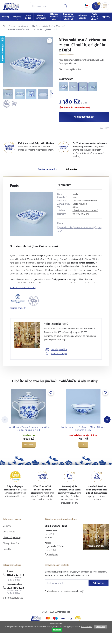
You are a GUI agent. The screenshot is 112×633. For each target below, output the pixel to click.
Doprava (6, 526)
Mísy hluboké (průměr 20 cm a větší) (77, 227)
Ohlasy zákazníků (11, 543)
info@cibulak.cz (15, 597)
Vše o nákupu (9, 531)
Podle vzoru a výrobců (18, 26)
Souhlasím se (64, 591)
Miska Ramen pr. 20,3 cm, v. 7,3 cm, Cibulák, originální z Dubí (83, 428)
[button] (49, 40)
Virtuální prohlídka (59, 349)
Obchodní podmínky (12, 537)
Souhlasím (57, 630)
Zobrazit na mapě (59, 353)
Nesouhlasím (100, 627)
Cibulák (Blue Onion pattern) (85, 210)
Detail (83, 444)
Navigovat (53, 554)
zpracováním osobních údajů (71, 591)
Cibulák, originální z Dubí (42, 26)
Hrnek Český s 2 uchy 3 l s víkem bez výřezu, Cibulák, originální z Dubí (29, 428)
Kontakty (7, 549)
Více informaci (86, 627)
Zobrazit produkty (18, 308)
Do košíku (28, 444)
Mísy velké (60, 26)
